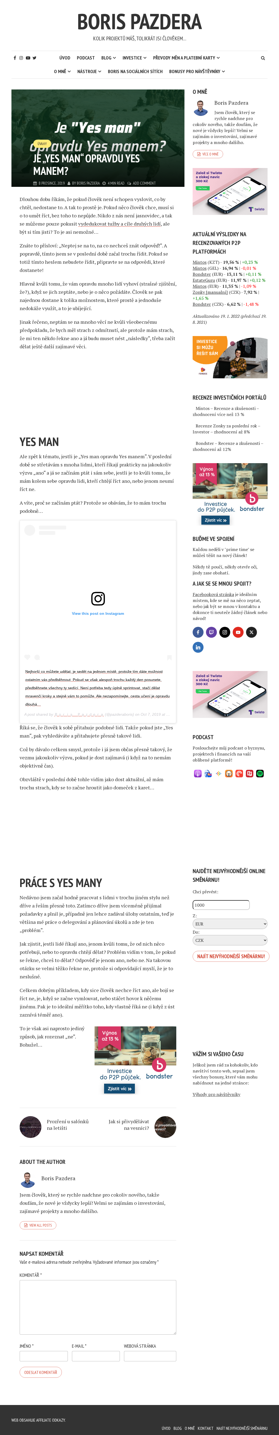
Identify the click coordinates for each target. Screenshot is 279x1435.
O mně (60, 71)
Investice (132, 58)
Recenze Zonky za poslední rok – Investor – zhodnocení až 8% (226, 429)
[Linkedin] (198, 647)
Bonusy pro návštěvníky (194, 71)
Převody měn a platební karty (184, 58)
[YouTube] (238, 632)
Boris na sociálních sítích (135, 71)
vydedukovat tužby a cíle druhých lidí (119, 223)
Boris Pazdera (139, 21)
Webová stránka (140, 1346)
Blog (106, 58)
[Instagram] (224, 632)
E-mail (79, 1346)
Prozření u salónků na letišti (68, 1124)
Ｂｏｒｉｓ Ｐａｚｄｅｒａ (79, 714)
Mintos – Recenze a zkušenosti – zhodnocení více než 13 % (226, 411)
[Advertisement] (98, 394)
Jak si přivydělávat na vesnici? (129, 1124)
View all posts (40, 1225)
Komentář (31, 1275)
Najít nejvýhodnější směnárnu (242, 1428)
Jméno (27, 1346)
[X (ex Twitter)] (251, 632)
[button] (198, 773)
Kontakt (206, 1428)
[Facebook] (198, 632)
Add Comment (144, 183)
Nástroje (87, 71)
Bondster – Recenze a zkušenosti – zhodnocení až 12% (228, 446)
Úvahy (42, 143)
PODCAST (86, 58)
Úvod (64, 58)
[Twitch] (211, 632)
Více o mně (210, 154)
